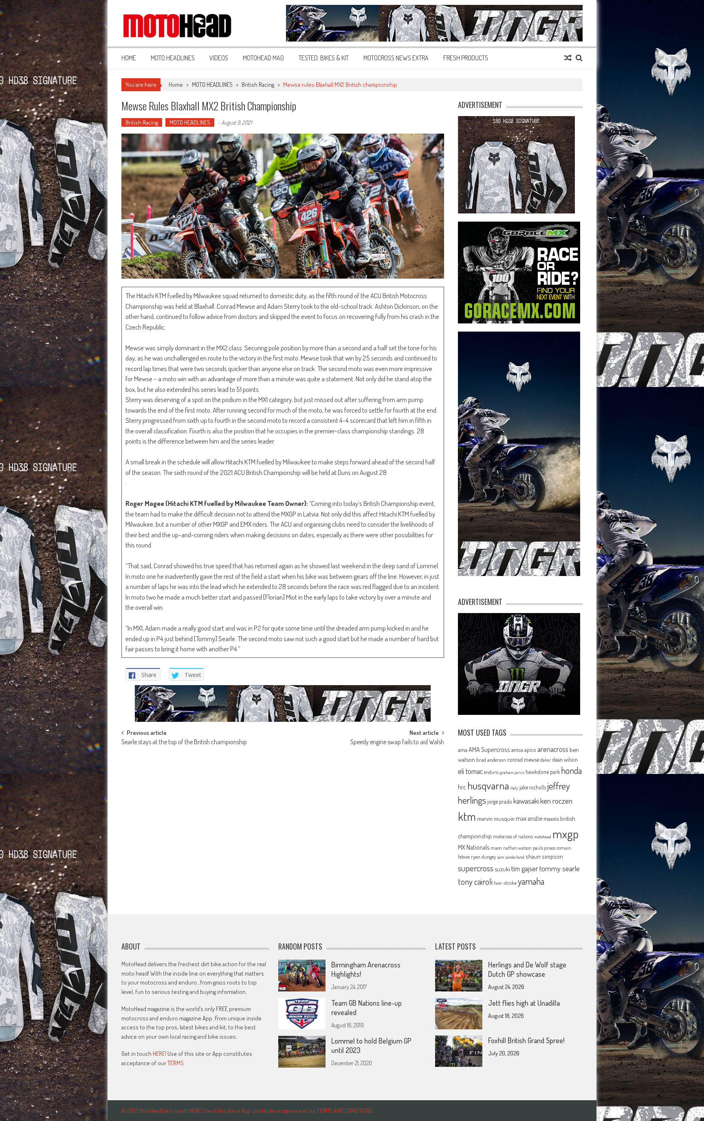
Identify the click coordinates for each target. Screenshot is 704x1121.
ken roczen (556, 800)
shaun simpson (544, 856)
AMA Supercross (489, 749)
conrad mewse (523, 759)
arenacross (552, 749)
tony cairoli (475, 881)
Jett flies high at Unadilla (524, 1002)
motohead (542, 837)
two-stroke (505, 882)
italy (514, 788)
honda (571, 770)
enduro (491, 772)
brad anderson (491, 759)
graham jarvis (512, 772)
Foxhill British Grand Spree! (526, 1040)
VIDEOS (218, 58)
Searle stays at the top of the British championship (184, 742)
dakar (545, 760)
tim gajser (524, 868)
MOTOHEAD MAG (263, 58)
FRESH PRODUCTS (465, 58)
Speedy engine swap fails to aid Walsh (397, 742)
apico (530, 749)
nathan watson (517, 848)
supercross (475, 867)
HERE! (159, 1053)
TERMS (175, 1063)
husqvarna (488, 785)
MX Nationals (473, 847)
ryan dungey (483, 856)
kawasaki (526, 800)
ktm (467, 816)
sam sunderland (510, 857)
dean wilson (565, 759)
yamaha (531, 881)
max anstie (529, 818)
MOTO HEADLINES (173, 58)
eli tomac (470, 771)
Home (128, 58)
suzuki (502, 869)
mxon (496, 847)
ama (462, 749)
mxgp (565, 833)
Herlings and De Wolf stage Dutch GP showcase (527, 969)
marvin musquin (496, 818)
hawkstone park (543, 771)
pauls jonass (544, 847)
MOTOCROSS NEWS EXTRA (396, 58)
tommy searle (559, 868)
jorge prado (499, 801)
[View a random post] (568, 57)
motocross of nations (513, 836)
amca (517, 749)
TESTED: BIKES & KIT (324, 58)
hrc (462, 787)
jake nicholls (532, 787)
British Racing (258, 84)
